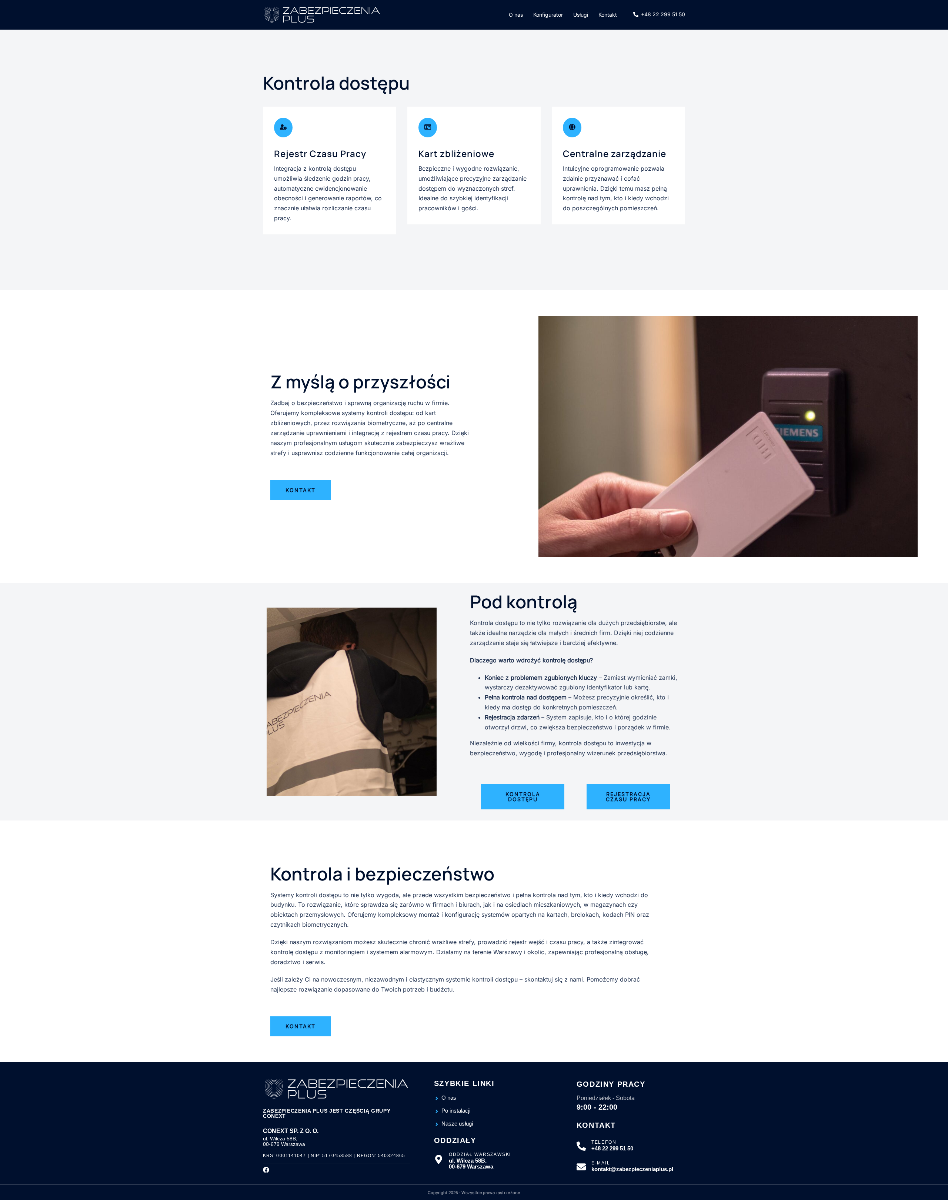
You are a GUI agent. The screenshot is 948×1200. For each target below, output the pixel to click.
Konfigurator (548, 14)
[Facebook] (266, 1170)
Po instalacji (455, 1111)
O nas (516, 14)
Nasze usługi (457, 1124)
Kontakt (607, 14)
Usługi (580, 14)
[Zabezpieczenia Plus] (322, 15)
